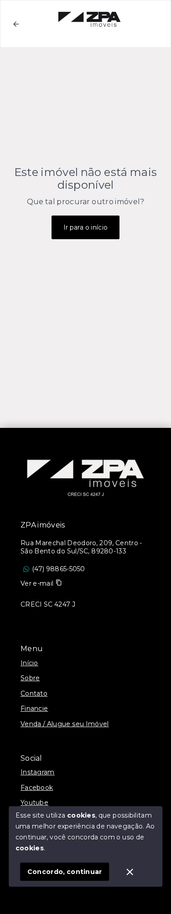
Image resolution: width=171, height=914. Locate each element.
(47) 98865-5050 (58, 569)
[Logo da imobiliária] (85, 473)
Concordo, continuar (64, 872)
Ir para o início (85, 227)
